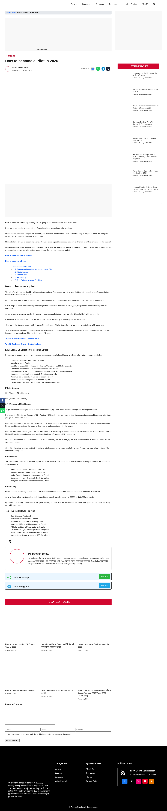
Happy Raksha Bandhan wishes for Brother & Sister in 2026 (146, 107)
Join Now (104, 576)
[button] (154, 4)
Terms (89, 777)
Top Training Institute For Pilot (27, 280)
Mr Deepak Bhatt (21, 67)
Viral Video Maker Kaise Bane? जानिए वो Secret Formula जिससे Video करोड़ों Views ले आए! (94, 693)
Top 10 (145, 4)
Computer (100, 4)
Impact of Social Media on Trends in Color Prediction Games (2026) (145, 188)
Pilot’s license (20, 272)
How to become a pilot (21, 266)
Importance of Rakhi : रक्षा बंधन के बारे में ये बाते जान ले (145, 74)
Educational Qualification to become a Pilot (32, 269)
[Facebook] (2, 400)
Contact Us (90, 773)
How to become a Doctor (16, 261)
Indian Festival (131, 4)
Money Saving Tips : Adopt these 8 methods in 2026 (145, 172)
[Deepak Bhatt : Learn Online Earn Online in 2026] (11, 4)
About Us (90, 769)
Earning (74, 4)
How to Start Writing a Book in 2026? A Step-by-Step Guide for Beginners (144, 157)
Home (9, 12)
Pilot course (20, 275)
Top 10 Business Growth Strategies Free (23, 344)
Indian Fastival (61, 781)
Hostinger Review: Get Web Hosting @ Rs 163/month (143, 123)
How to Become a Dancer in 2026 (19, 690)
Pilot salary (19, 277)
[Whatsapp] (2, 410)
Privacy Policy (91, 781)
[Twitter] (2, 405)
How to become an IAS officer (18, 255)
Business (86, 4)
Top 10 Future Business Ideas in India (22, 339)
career (14, 12)
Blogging (113, 4)
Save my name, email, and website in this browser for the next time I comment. (40, 734)
